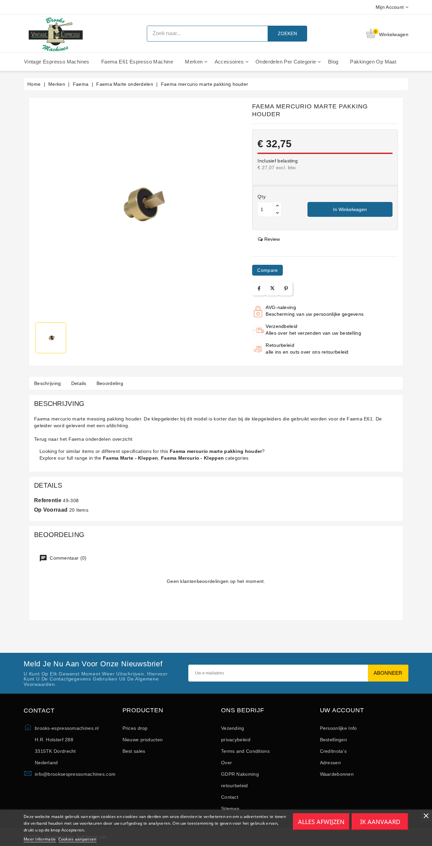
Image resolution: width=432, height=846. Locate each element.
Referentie (47, 500)
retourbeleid (234, 785)
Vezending (232, 728)
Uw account (342, 710)
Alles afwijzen (321, 822)
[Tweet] (272, 288)
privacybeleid (235, 739)
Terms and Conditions (245, 751)
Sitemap (230, 808)
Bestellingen (333, 739)
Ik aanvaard (380, 822)
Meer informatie (40, 839)
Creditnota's (333, 751)
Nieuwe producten (143, 739)
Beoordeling (110, 383)
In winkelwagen (350, 209)
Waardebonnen (337, 774)
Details (78, 383)
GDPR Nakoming (240, 774)
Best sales (134, 751)
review (272, 239)
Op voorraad (51, 510)
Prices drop (135, 728)
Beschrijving (47, 383)
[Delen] (259, 288)
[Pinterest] (286, 288)
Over (226, 762)
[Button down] (277, 213)
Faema (76, 439)
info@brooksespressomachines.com (75, 774)
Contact (229, 797)
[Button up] (277, 206)
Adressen (330, 762)
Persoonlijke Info (338, 728)
